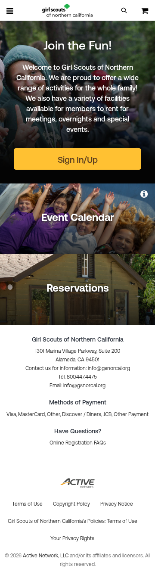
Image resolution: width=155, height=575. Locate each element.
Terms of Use (122, 521)
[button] (124, 10)
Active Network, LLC (46, 556)
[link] (144, 194)
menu (10, 10)
